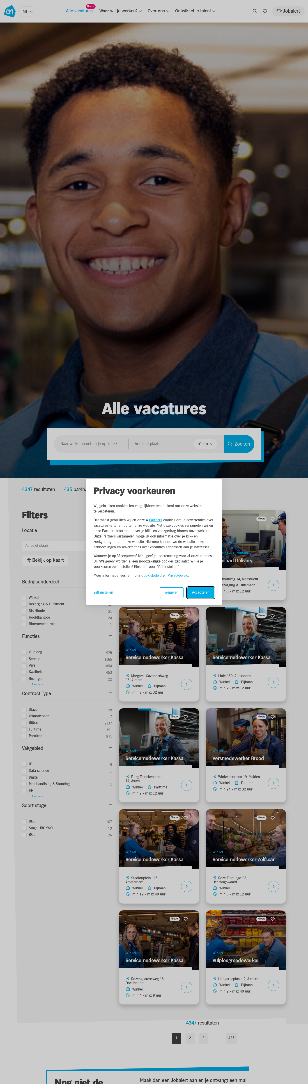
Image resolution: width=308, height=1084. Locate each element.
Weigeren (172, 592)
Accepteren (200, 592)
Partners (155, 520)
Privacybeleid (178, 575)
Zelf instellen (103, 592)
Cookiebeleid (151, 575)
